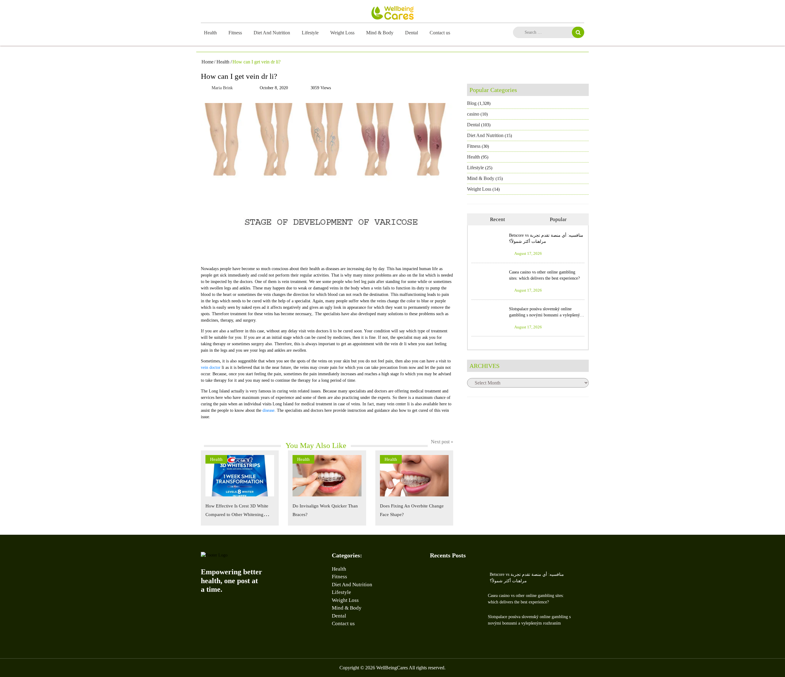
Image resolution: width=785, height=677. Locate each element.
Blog (472, 103)
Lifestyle (310, 32)
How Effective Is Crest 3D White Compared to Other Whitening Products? (236, 514)
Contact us (440, 32)
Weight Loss (342, 32)
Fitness (235, 32)
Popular (558, 219)
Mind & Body (379, 32)
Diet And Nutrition (272, 32)
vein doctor (210, 367)
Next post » (442, 441)
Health (210, 32)
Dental (411, 32)
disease (268, 410)
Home (207, 61)
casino (473, 114)
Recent (497, 219)
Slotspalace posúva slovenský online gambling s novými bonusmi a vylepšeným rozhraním (546, 315)
